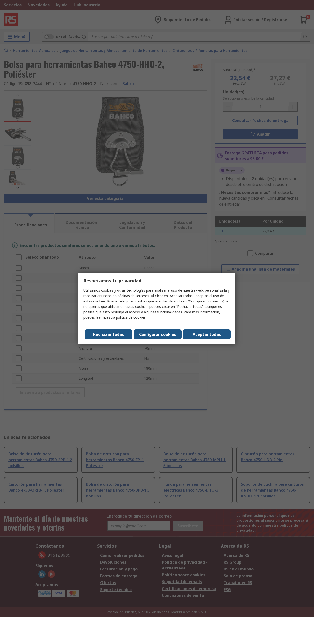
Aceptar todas (207, 334)
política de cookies (131, 317)
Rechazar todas (108, 334)
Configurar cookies (157, 334)
